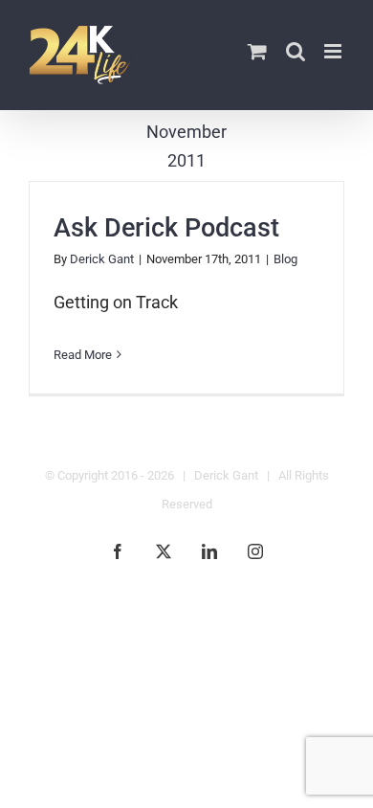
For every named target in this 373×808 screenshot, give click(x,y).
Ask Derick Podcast (166, 228)
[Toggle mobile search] (295, 51)
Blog (285, 259)
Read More (83, 355)
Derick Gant (102, 259)
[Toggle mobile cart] (257, 51)
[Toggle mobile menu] (334, 51)
